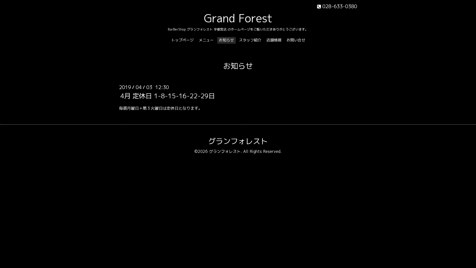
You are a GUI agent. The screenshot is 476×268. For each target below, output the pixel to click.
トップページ (182, 40)
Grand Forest (238, 18)
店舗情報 (274, 40)
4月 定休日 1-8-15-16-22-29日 (167, 95)
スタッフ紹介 (250, 40)
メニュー (206, 40)
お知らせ (226, 40)
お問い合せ (296, 40)
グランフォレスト (238, 141)
